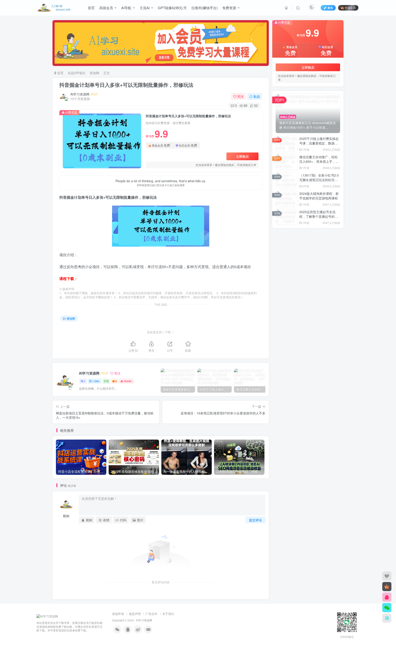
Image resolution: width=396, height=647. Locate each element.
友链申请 (118, 614)
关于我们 (168, 614)
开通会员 (350, 8)
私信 (256, 96)
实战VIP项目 (76, 73)
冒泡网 (94, 73)
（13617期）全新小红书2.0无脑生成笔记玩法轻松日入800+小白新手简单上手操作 (319, 179)
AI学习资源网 (79, 94)
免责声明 (135, 614)
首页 (91, 7)
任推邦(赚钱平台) (204, 7)
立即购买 (242, 156)
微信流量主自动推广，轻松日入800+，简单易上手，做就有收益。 (319, 161)
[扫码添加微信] (386, 607)
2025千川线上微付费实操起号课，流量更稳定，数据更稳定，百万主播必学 (319, 143)
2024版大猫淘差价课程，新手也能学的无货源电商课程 (319, 195)
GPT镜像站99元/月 (172, 7)
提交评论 (255, 520)
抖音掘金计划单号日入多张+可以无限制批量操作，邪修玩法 (126, 84)
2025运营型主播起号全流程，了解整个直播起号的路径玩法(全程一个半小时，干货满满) (319, 218)
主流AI (145, 7)
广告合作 (151, 614)
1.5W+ (96, 381)
